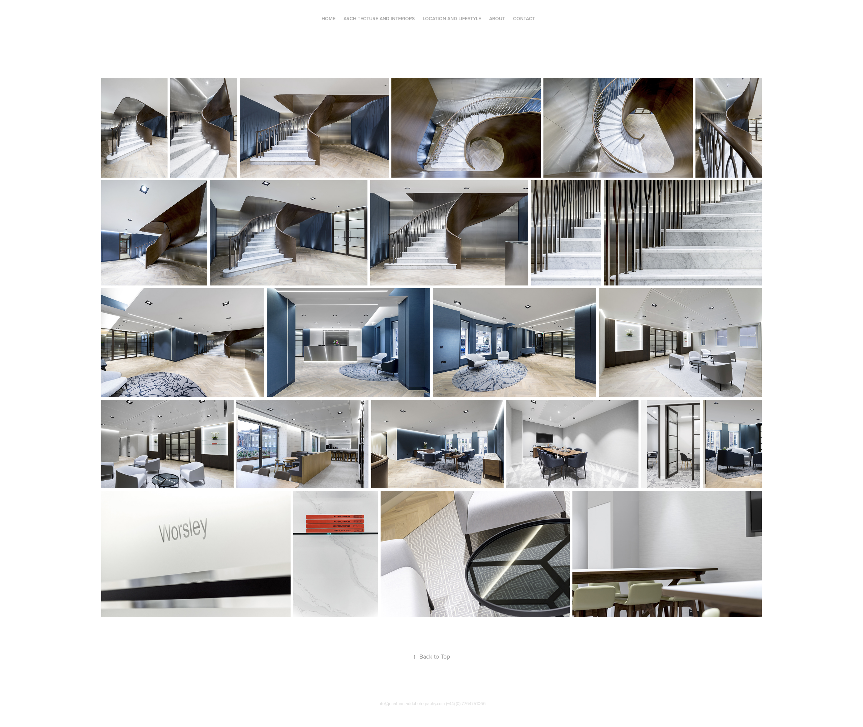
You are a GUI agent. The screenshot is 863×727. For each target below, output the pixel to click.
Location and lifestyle (452, 18)
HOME (328, 18)
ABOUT (497, 18)
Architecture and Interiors (379, 18)
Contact (524, 18)
